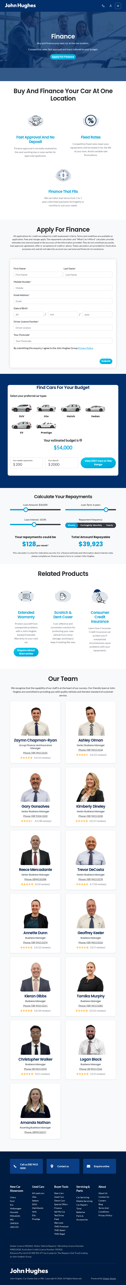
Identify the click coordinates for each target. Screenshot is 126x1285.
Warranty (58, 1222)
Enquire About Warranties (26, 652)
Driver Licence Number (26, 321)
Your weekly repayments (23, 460)
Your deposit (53, 460)
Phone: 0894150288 (35, 879)
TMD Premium (61, 1226)
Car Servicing (82, 1197)
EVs (34, 1215)
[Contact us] (111, 6)
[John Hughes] (20, 5)
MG (12, 1219)
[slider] (26, 509)
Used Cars (59, 1197)
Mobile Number (22, 281)
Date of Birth (21, 308)
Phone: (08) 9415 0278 (91, 879)
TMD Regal (59, 1234)
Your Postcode (22, 334)
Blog (100, 1204)
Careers (102, 1200)
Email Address (22, 294)
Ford (12, 1201)
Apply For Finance (63, 56)
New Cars (59, 1193)
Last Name (70, 268)
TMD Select (59, 1230)
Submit (105, 361)
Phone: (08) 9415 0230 (91, 815)
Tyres (78, 1208)
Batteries (80, 1212)
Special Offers (61, 1204)
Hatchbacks (37, 1208)
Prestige (36, 1219)
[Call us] (103, 6)
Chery (13, 1197)
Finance (58, 1208)
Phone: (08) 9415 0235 (35, 752)
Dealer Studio (109, 1278)
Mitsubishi (15, 1216)
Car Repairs (82, 1204)
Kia (11, 1204)
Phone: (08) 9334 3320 (35, 815)
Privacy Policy (85, 348)
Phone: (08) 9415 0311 (35, 1005)
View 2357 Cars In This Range (98, 462)
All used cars (38, 1193)
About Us (102, 1193)
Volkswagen (15, 1208)
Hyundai (14, 1212)
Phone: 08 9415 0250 (35, 1068)
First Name (20, 268)
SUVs (34, 1204)
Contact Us (103, 1197)
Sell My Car (59, 1211)
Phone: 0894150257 (35, 1132)
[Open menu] (118, 6)
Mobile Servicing (84, 1201)
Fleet (56, 1219)
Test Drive (59, 1215)
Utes (34, 1197)
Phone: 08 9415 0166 (90, 1068)
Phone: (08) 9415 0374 (35, 942)
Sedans (35, 1200)
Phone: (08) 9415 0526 (91, 942)
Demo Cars (59, 1200)
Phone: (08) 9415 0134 (91, 749)
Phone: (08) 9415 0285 (91, 1005)
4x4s (34, 1211)
